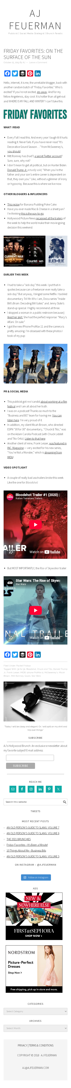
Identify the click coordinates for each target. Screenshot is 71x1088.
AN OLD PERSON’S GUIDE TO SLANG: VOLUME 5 (33, 856)
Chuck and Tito (44, 669)
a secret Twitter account (48, 156)
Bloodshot (31, 669)
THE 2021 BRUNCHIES (19, 839)
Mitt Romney (17, 676)
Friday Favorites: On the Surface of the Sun (33, 54)
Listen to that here (35, 438)
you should (13, 151)
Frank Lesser (13, 672)
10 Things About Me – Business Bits (26, 850)
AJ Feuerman (35, 19)
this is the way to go (32, 213)
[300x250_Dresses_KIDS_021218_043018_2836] (34, 995)
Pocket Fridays (23, 665)
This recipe (13, 204)
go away (42, 92)
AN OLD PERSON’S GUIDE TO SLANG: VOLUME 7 (33, 827)
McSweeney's (51, 672)
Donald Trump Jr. (17, 170)
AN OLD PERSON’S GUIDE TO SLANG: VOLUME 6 (33, 833)
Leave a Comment (38, 62)
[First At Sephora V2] (34, 943)
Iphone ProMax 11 (35, 672)
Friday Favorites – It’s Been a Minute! (27, 845)
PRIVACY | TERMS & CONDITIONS (35, 1045)
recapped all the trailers (49, 218)
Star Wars (36, 676)
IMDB (23, 672)
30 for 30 (21, 669)
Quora (27, 676)
